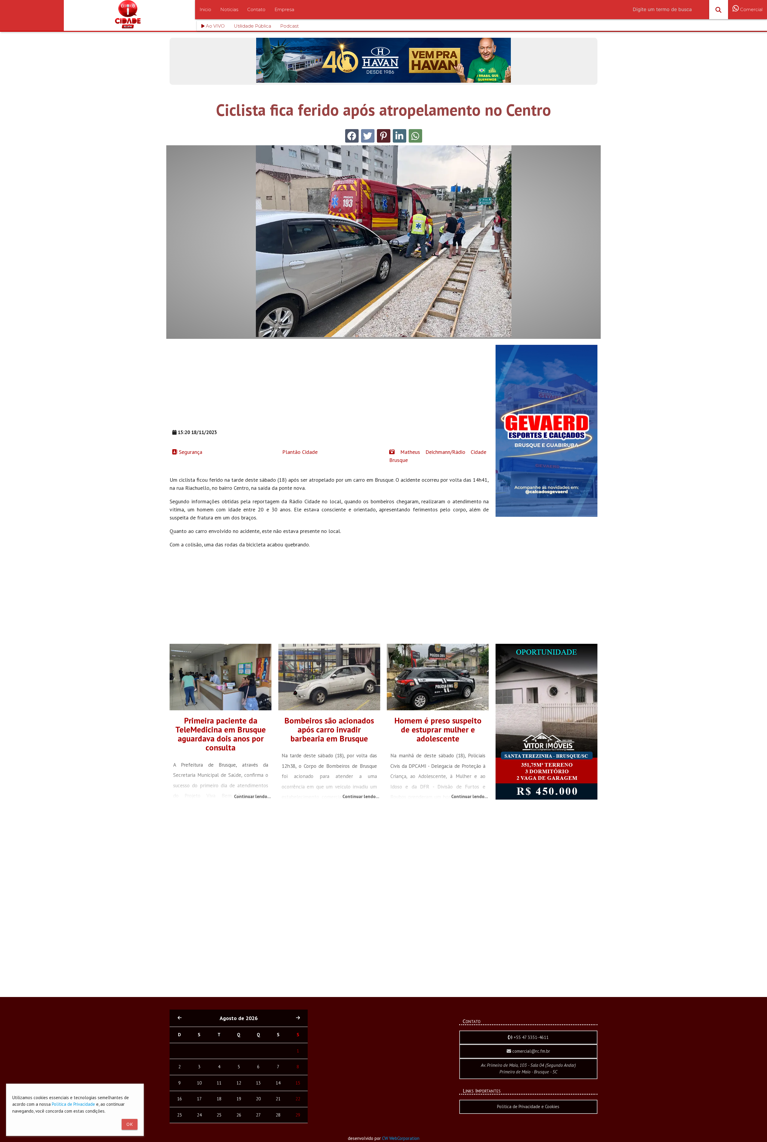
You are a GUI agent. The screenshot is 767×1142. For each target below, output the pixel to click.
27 (258, 1115)
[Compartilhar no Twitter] (368, 136)
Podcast (289, 26)
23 (179, 1115)
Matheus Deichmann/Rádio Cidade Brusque (437, 455)
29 (297, 1115)
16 (179, 1099)
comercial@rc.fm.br (530, 1051)
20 (258, 1099)
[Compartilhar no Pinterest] (383, 136)
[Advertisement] (329, 387)
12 (238, 1083)
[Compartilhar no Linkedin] (399, 136)
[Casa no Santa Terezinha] (546, 798)
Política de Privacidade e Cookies (528, 1106)
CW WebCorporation (400, 1138)
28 (278, 1115)
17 (199, 1099)
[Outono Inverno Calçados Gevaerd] (546, 515)
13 (258, 1083)
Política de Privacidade (73, 1104)
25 (219, 1115)
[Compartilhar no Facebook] (352, 136)
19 (238, 1099)
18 (219, 1099)
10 (199, 1083)
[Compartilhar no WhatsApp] (415, 136)
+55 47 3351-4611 (530, 1037)
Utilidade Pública (252, 26)
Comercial (751, 9)
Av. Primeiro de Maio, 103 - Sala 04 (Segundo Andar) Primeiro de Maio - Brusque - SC (528, 1068)
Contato (256, 9)
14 (278, 1083)
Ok (129, 1124)
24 (199, 1115)
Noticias (229, 9)
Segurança (189, 451)
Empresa (284, 9)
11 (219, 1083)
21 (278, 1099)
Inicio (205, 9)
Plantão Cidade (299, 451)
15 (297, 1083)
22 (297, 1099)
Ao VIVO (215, 26)
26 (238, 1115)
